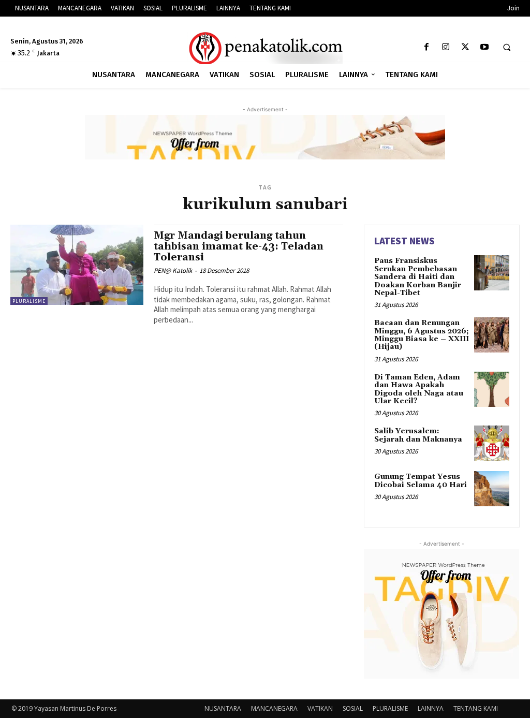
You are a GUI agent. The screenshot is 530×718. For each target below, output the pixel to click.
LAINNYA (431, 708)
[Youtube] (484, 47)
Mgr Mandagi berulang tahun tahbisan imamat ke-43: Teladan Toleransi (238, 246)
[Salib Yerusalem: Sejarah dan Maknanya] (491, 443)
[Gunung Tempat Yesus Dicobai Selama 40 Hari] (491, 488)
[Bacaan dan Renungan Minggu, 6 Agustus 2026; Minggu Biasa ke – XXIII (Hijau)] (491, 335)
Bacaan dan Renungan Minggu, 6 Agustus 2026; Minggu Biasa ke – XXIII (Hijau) (421, 334)
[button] (507, 48)
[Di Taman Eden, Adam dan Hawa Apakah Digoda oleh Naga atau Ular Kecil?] (491, 389)
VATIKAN (320, 708)
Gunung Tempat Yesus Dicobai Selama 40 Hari (420, 480)
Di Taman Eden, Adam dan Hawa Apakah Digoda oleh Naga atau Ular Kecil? (418, 389)
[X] (465, 47)
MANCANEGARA (274, 708)
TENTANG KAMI (475, 708)
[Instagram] (446, 47)
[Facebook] (427, 47)
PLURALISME (29, 301)
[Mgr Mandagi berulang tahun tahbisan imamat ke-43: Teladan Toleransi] (76, 264)
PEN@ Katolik (173, 270)
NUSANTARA (222, 708)
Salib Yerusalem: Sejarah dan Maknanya (418, 435)
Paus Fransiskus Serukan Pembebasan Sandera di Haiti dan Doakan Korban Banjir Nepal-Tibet (417, 277)
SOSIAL (353, 708)
